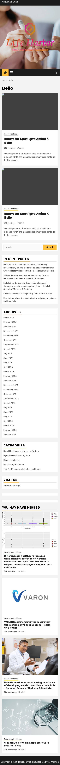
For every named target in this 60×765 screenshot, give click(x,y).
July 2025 (7, 353)
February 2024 (9, 430)
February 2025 (9, 376)
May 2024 (7, 416)
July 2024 (7, 407)
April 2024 (8, 421)
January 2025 (9, 380)
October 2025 (9, 340)
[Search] (56, 72)
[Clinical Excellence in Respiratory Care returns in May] (30, 717)
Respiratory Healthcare (13, 464)
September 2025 (11, 344)
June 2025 (8, 358)
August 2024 (9, 403)
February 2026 (9, 322)
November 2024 (10, 389)
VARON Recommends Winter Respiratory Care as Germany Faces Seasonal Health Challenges (27, 625)
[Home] (5, 73)
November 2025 (10, 335)
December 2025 (10, 331)
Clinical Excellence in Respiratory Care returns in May (27, 293)
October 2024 (9, 394)
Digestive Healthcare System (16, 455)
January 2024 (9, 434)
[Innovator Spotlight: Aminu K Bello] (30, 111)
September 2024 (11, 398)
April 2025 (8, 367)
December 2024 (10, 385)
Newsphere (39, 762)
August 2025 (9, 349)
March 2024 (8, 425)
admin (21, 148)
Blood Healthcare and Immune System (21, 451)
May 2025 (7, 362)
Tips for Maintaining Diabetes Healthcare (22, 469)
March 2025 (8, 371)
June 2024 (8, 412)
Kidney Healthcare (11, 134)
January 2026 (9, 326)
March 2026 (8, 317)
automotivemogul (11, 485)
